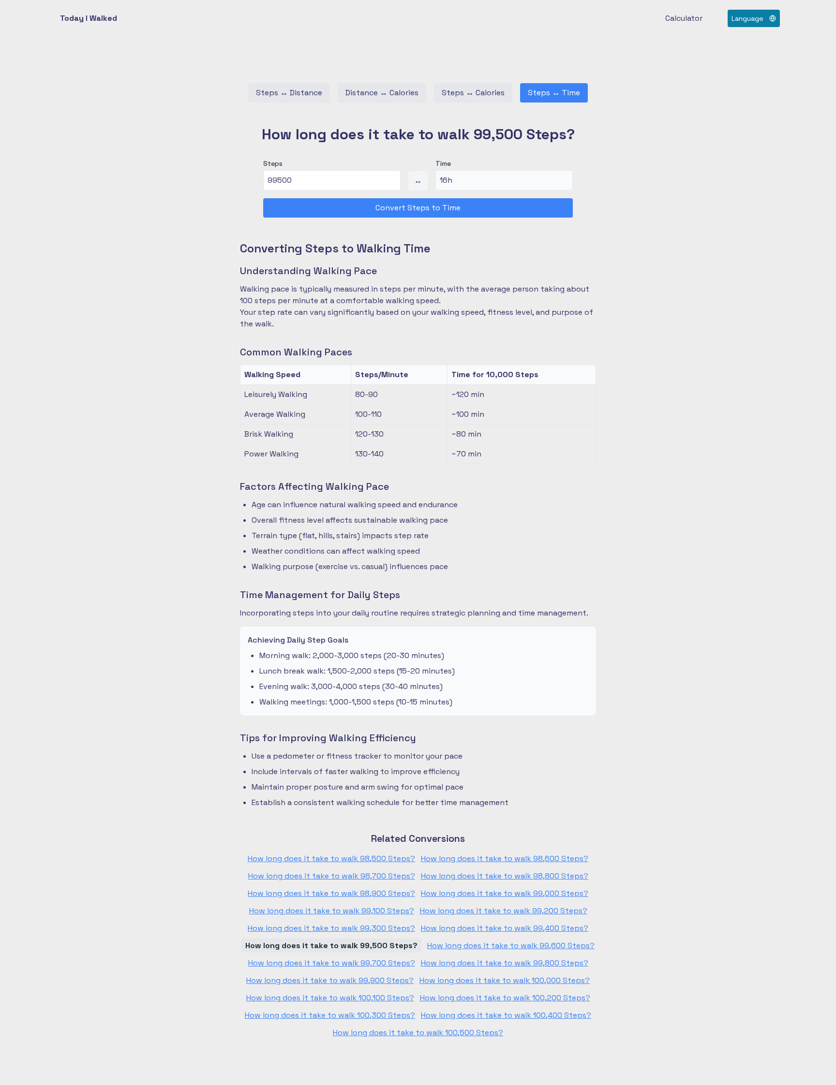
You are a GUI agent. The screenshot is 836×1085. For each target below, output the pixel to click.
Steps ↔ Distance (289, 93)
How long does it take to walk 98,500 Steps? (331, 858)
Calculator (683, 18)
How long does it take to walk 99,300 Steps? (331, 928)
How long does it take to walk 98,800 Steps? (504, 876)
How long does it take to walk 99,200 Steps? (503, 911)
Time (443, 163)
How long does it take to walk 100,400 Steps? (506, 1015)
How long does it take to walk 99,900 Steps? (330, 980)
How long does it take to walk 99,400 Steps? (504, 928)
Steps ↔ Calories (473, 93)
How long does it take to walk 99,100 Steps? (331, 911)
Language (747, 18)
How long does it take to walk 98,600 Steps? (504, 858)
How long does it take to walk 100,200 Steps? (505, 998)
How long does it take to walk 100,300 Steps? (330, 1015)
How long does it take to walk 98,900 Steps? (331, 893)
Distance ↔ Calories (381, 93)
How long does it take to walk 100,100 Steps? (330, 998)
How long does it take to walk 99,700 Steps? (331, 963)
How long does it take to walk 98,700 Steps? (331, 876)
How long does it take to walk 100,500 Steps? (418, 1032)
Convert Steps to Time (418, 208)
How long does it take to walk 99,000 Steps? (504, 893)
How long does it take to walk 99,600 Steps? (511, 945)
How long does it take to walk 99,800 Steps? (504, 963)
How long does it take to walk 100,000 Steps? (504, 980)
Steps (273, 163)
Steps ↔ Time (554, 93)
